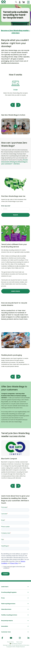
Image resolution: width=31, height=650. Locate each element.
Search (15, 215)
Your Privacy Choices (16, 643)
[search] (16, 2)
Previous (12, 105)
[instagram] (20, 638)
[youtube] (11, 638)
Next (18, 105)
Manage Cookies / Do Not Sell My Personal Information (16, 645)
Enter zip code (5, 206)
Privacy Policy (10, 642)
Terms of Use (19, 642)
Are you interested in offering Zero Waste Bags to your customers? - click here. (14, 162)
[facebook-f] (2, 638)
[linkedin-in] (28, 638)
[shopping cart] (23, 2)
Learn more (15, 291)
